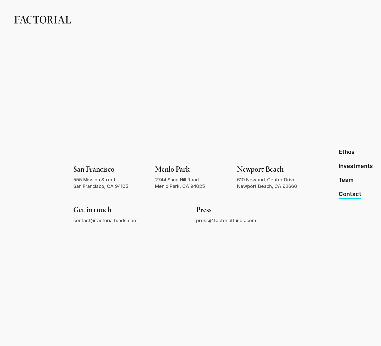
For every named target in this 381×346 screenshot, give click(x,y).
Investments (356, 166)
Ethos (347, 152)
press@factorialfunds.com (226, 220)
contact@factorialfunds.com (105, 220)
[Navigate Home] (42, 20)
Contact (350, 194)
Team (346, 180)
